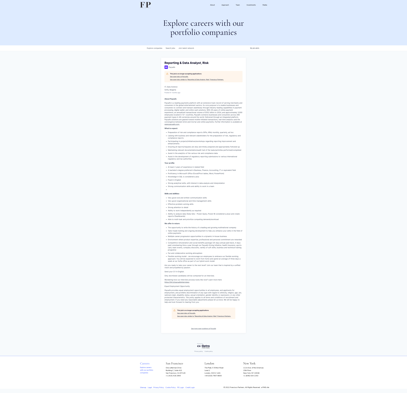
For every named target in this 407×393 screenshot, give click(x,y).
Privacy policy (198, 351)
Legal (150, 387)
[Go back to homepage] (145, 5)
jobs (170, 48)
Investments (251, 5)
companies (154, 48)
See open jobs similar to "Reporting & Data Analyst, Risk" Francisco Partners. (197, 79)
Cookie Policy (170, 387)
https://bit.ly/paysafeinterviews (176, 282)
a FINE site (265, 387)
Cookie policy (209, 351)
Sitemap (143, 387)
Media (265, 5)
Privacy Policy (158, 387)
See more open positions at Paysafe (203, 328)
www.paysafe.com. (172, 124)
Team (238, 5)
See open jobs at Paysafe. (179, 76)
